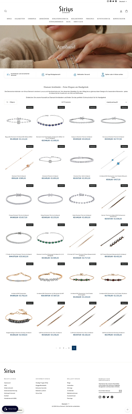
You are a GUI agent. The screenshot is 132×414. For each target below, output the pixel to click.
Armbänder (70, 390)
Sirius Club (39, 393)
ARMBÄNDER (44, 19)
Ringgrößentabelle (41, 385)
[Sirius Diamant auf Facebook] (104, 397)
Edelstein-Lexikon (41, 390)
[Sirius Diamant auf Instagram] (100, 397)
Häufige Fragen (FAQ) (42, 383)
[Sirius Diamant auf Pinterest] (112, 397)
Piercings (69, 398)
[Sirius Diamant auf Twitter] (108, 397)
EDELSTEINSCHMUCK (60, 19)
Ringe (68, 383)
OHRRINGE (32, 19)
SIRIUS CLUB (78, 22)
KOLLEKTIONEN (77, 19)
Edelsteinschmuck (72, 393)
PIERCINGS (90, 19)
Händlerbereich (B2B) (10, 398)
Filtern (12, 102)
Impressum (7, 383)
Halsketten (70, 385)
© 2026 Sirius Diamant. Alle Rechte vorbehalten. (66, 406)
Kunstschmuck (71, 396)
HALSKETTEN (20, 19)
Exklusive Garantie (41, 388)
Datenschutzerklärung (10, 390)
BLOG (68, 22)
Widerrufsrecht (8, 388)
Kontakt (6, 396)
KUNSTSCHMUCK (103, 19)
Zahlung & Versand (9, 393)
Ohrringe (69, 388)
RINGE (9, 19)
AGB (5, 385)
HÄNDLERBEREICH (56, 22)
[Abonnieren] (120, 391)
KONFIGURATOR (119, 19)
